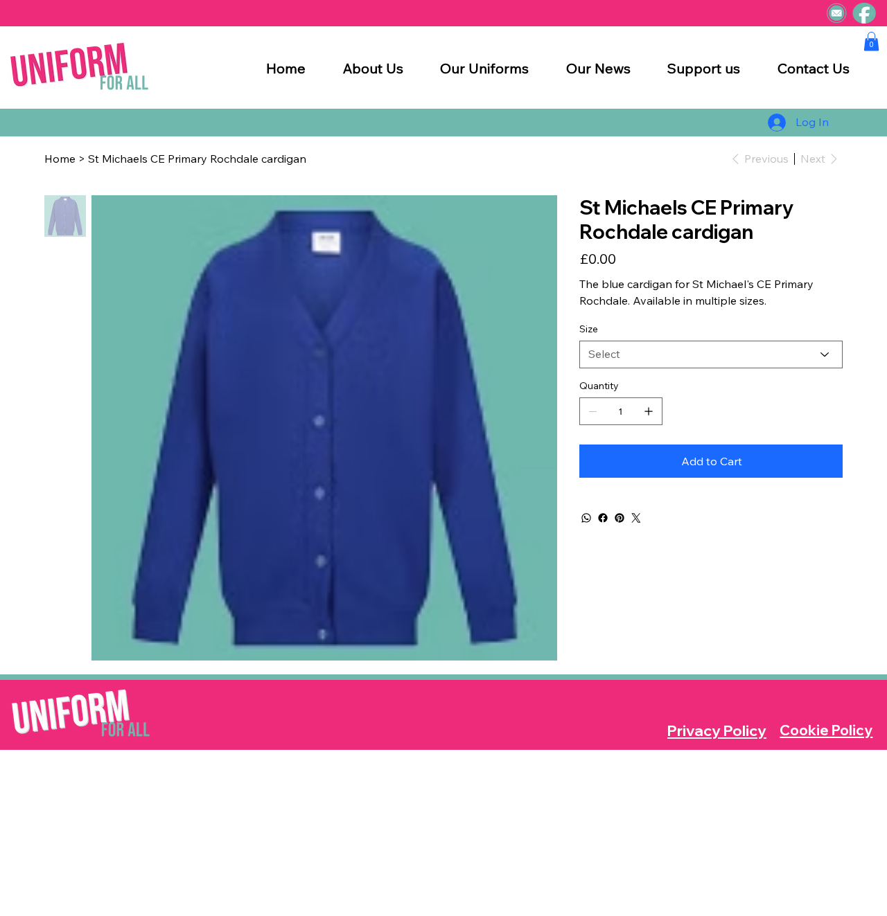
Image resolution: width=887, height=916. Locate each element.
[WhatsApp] (586, 518)
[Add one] (648, 411)
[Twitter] (636, 518)
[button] (871, 41)
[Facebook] (603, 518)
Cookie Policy (826, 730)
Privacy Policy (716, 730)
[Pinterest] (619, 518)
